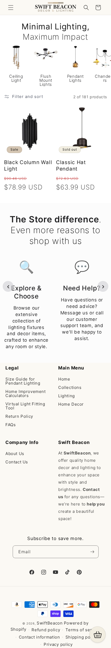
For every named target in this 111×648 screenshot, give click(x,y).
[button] (11, 7)
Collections (70, 387)
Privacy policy (58, 644)
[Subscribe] (92, 551)
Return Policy (19, 416)
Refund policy (46, 629)
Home (64, 379)
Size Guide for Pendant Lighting (22, 381)
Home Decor (71, 404)
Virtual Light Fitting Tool (25, 405)
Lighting (66, 395)
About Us (14, 453)
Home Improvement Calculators (25, 393)
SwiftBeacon (50, 623)
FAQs (10, 424)
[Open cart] (97, 634)
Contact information (39, 637)
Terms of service (82, 629)
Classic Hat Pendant (71, 165)
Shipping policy (81, 637)
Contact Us (16, 461)
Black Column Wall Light (28, 165)
